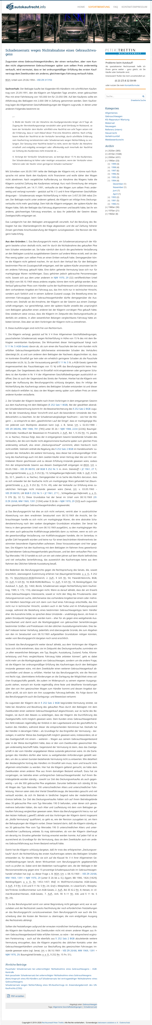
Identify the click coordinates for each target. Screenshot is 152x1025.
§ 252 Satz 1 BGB (58, 404)
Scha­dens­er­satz (90, 1007)
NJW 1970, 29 (61, 277)
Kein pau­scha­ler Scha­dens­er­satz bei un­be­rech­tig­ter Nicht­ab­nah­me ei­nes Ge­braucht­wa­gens (48, 975)
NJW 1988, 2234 (69, 428)
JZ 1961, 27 (88, 469)
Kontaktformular (132, 85)
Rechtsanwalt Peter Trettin (53, 1022)
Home (81, 6)
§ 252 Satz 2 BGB (82, 408)
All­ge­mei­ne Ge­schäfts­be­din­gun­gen (67, 1007)
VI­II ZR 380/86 (13, 428)
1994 (113, 180)
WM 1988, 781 (30, 428)
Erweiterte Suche (138, 100)
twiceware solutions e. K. (108, 1022)
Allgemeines (111, 112)
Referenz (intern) (113, 129)
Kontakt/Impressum (134, 6)
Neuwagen (110, 126)
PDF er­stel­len (17, 996)
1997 (113, 170)
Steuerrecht (111, 132)
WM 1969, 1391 (26, 501)
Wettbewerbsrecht (114, 139)
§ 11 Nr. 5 (63, 362)
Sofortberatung (99, 6)
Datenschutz (125, 1022)
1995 (113, 177)
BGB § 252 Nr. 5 (49, 469)
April (115, 193)
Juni (115, 190)
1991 (113, 200)
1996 (113, 173)
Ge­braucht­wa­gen (90, 1004)
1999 (113, 163)
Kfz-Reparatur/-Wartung (117, 119)
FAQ (115, 6)
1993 (113, 197)
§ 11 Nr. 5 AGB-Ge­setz (16, 346)
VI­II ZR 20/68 (89, 873)
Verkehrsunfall (112, 136)
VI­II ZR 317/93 (44, 79)
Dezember (118, 183)
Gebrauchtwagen (113, 116)
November (118, 187)
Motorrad (110, 123)
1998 (113, 167)
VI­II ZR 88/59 (27, 469)
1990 (113, 203)
